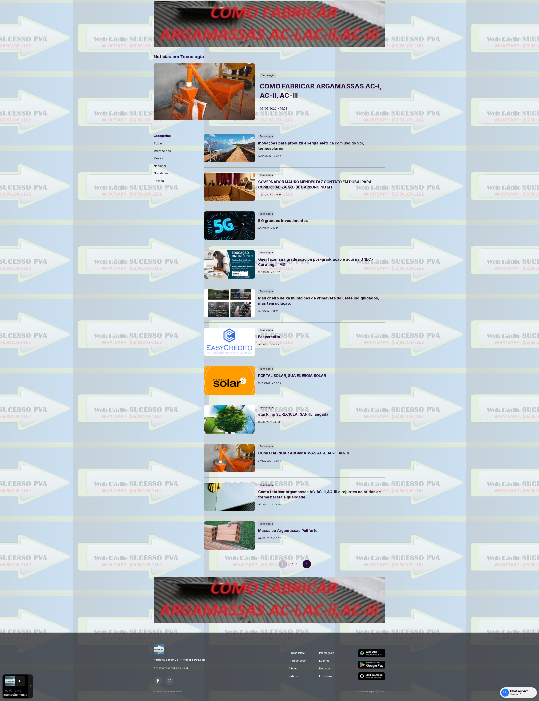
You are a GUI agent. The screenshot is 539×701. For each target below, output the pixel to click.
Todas (158, 143)
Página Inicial (297, 652)
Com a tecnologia (365, 691)
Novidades (161, 173)
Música (159, 158)
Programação (297, 660)
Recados (325, 668)
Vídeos (293, 676)
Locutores (325, 676)
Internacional (163, 151)
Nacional (160, 166)
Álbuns (293, 668)
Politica (159, 181)
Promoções (326, 652)
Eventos (324, 660)
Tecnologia (162, 188)
